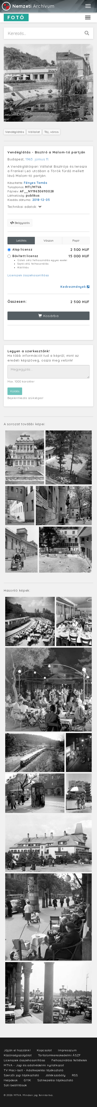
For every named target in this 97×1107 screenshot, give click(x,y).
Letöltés (21, 240)
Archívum (33, 6)
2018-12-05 (41, 200)
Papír (76, 240)
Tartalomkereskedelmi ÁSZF (59, 1055)
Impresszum (67, 1050)
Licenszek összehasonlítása (28, 275)
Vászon (48, 240)
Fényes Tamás (35, 183)
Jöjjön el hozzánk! (17, 1050)
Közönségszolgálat (18, 1055)
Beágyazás (22, 223)
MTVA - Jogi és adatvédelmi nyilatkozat (34, 1065)
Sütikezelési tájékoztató (55, 1080)
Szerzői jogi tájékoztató (21, 1075)
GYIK (27, 1080)
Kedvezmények (73, 287)
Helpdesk (11, 1080)
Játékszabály (55, 1075)
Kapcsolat (44, 1050)
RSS (75, 1075)
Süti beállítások (15, 1085)
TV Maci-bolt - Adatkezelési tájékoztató (33, 1070)
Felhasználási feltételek (69, 1060)
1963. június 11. (37, 159)
